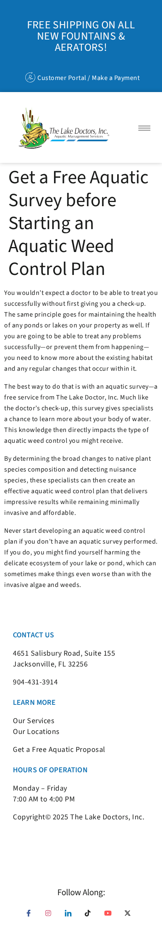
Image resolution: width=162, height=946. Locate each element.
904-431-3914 (35, 682)
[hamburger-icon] (144, 128)
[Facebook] (31, 916)
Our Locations (36, 731)
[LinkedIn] (71, 916)
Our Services (33, 721)
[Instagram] (51, 916)
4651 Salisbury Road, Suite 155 (64, 653)
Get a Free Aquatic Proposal (59, 749)
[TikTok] (91, 916)
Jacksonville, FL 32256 (50, 664)
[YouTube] (110, 916)
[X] (130, 916)
